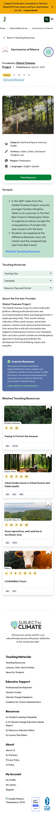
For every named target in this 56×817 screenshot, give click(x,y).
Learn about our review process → (23, 386)
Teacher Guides (13, 692)
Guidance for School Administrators (23, 702)
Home (2, 28)
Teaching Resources (15, 662)
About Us (10, 750)
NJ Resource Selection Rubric (20, 730)
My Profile (11, 779)
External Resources (19, 28)
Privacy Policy (13, 759)
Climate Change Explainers (19, 697)
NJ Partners (12, 755)
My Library (11, 784)
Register (10, 789)
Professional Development (19, 687)
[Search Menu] (47, 19)
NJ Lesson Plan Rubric (16, 735)
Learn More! (30, 10)
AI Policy (10, 764)
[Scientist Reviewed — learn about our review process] (48, 52)
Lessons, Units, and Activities (20, 667)
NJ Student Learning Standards (21, 717)
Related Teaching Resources (23, 251)
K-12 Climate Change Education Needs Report (25, 724)
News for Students (15, 672)
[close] (52, 6)
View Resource (28, 177)
